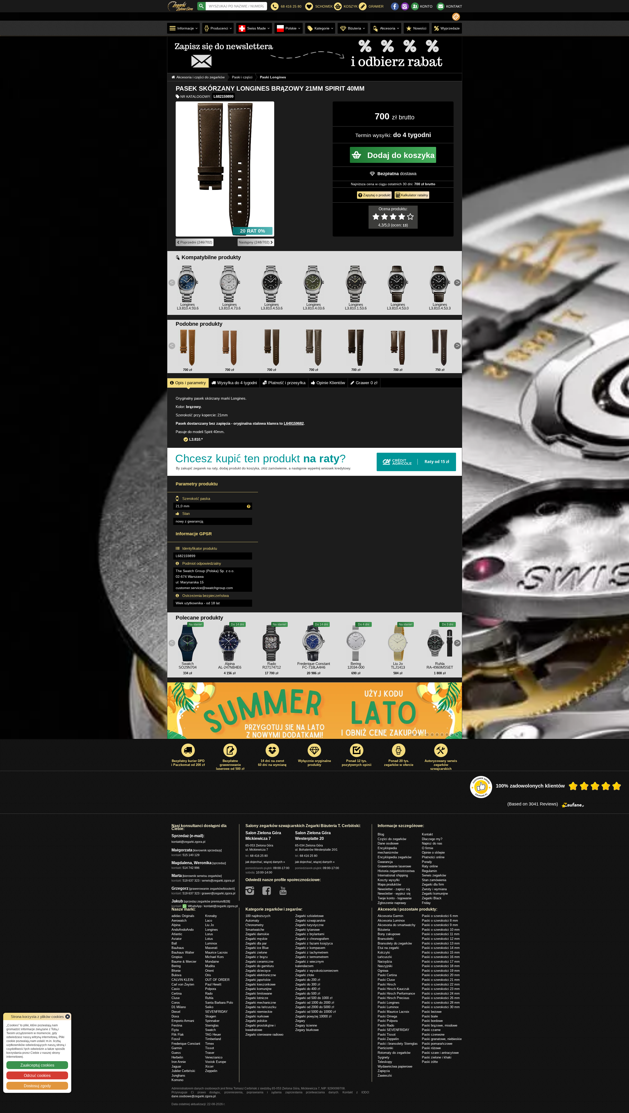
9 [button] (452, 734)
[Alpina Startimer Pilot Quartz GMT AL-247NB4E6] (230, 642)
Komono (177, 1080)
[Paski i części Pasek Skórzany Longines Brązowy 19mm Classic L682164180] (272, 347)
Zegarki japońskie (258, 980)
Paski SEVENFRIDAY (393, 1030)
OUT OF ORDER (217, 980)
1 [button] (412, 734)
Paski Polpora (388, 1021)
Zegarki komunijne (435, 893)
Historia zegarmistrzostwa (396, 871)
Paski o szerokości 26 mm (441, 998)
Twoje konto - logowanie (395, 898)
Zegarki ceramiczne (259, 961)
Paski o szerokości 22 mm (441, 984)
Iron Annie (179, 1062)
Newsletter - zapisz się (394, 889)
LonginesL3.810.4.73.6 (230, 306)
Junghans (178, 1075)
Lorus (209, 934)
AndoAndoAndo (183, 929)
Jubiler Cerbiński (183, 1071)
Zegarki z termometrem (312, 957)
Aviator (177, 939)
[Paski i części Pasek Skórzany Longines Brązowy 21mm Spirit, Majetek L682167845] (398, 347)
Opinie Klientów (330, 383)
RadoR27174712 (271, 665)
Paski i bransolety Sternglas (398, 1043)
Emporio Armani (183, 1021)
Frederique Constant (186, 1043)
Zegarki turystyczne (309, 925)
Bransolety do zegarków (395, 943)
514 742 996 (191, 868)
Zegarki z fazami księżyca (314, 943)
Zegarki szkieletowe (309, 916)
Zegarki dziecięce (258, 970)
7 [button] (442, 734)
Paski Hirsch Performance (396, 993)
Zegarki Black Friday (432, 900)
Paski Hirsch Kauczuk (393, 989)
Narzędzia (385, 961)
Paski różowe (431, 1048)
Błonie (176, 970)
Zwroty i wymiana (434, 889)
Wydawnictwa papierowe (395, 1066)
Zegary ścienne (306, 1025)
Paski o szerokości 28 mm (441, 1002)
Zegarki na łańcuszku (260, 1007)
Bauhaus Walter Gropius (183, 954)
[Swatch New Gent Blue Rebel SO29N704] (188, 642)
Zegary (300, 1021)
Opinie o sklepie (433, 852)
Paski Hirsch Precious (393, 998)
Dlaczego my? (432, 839)
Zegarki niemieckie (258, 1011)
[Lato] (314, 713)
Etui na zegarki (388, 948)
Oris (208, 975)
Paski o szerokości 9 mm (440, 925)
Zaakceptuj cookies (37, 1065)
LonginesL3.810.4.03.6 (314, 306)
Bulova (176, 975)
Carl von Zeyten (183, 984)
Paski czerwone (433, 1034)
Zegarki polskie (256, 1021)
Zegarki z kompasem (310, 948)
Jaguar (176, 1066)
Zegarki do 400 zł (307, 989)
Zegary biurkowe (307, 1030)
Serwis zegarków (434, 875)
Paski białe (430, 1016)
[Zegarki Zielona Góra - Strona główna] (180, 5)
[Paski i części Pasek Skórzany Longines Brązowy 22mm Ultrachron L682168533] (314, 347)
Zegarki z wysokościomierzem (316, 970)
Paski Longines (389, 1002)
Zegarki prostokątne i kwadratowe (260, 1027)
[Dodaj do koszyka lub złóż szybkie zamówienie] (393, 155)
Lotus (209, 939)
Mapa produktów (389, 884)
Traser (209, 1053)
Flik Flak (178, 1034)
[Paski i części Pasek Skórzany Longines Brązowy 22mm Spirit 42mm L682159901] (356, 347)
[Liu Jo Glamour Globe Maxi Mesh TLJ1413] (398, 642)
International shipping (393, 875)
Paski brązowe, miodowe (439, 1025)
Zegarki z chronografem (312, 939)
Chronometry (254, 925)
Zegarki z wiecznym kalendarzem (309, 963)
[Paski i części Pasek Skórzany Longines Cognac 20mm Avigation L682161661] (230, 347)
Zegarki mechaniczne (260, 1002)
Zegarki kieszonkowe (260, 984)
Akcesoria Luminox (391, 920)
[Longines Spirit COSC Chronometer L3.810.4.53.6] (272, 283)
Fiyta (175, 1030)
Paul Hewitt (213, 984)
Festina (177, 1025)
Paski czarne (431, 1030)
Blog (381, 834)
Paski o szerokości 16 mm (441, 957)
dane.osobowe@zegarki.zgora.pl (194, 1096)
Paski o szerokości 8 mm (440, 920)
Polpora (210, 989)
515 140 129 (191, 855)
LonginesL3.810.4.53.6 (272, 306)
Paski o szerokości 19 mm (441, 970)
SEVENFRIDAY (216, 1011)
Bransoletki (386, 939)
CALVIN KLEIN (182, 980)
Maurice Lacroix (216, 952)
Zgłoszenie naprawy (392, 903)
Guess (176, 1053)
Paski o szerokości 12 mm (441, 939)
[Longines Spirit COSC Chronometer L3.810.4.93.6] (188, 283)
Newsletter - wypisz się (394, 893)
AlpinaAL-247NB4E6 (229, 665)
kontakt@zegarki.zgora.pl (188, 842)
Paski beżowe (432, 1011)
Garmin (177, 1048)
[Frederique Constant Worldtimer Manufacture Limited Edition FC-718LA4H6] (314, 642)
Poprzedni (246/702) (195, 242)
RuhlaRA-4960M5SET (440, 665)
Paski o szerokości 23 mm (441, 989)
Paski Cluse (386, 980)
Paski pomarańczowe (437, 1043)
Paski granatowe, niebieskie (442, 1039)
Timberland (213, 1039)
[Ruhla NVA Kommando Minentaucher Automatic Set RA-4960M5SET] (440, 642)
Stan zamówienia (434, 880)
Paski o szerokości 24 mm (441, 993)
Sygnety (383, 1057)
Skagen (210, 1016)
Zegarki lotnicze (256, 998)
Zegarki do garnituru (259, 966)
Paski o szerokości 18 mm (441, 966)
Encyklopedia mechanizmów (388, 850)
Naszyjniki (385, 966)
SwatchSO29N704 (188, 665)
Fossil (176, 1039)
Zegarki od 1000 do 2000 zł (314, 1002)
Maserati (211, 948)
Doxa (175, 1016)
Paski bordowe (432, 1021)
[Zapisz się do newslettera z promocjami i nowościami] (456, 17)
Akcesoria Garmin (390, 916)
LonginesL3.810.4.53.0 (398, 306)
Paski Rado (386, 1025)
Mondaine (212, 961)
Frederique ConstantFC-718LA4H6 (313, 665)
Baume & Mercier (184, 961)
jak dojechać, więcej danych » (265, 862)
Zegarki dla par (256, 943)
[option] (314, 54)
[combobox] (236, 6)
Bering (176, 966)
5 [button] (432, 734)
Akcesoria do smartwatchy (396, 925)
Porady (427, 862)
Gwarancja (385, 862)
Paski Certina (387, 975)
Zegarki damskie (257, 934)
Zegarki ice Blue (257, 948)
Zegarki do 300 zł (307, 984)
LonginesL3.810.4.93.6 (188, 306)
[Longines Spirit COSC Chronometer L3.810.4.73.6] (230, 283)
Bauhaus (178, 948)
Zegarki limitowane (258, 993)
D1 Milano (179, 1007)
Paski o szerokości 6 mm (440, 916)
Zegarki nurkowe (257, 1016)
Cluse (176, 998)
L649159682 (294, 423)
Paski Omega (387, 1016)
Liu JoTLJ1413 (398, 665)
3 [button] (422, 734)
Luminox (211, 943)
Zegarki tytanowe (307, 929)
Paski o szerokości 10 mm (441, 929)
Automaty (252, 920)
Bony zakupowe (389, 934)
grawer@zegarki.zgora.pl (218, 893)
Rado (209, 993)
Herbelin (177, 1057)
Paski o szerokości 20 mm (441, 975)
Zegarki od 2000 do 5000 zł (314, 1007)
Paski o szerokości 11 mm (440, 934)
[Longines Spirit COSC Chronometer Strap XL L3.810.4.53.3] (440, 283)
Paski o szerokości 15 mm (441, 952)
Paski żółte (430, 1062)
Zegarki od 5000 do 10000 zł (315, 1011)
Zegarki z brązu (256, 957)
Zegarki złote (304, 975)
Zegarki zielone (256, 952)
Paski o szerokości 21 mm (441, 980)
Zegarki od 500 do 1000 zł (313, 998)
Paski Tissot (387, 1034)
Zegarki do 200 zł (307, 980)
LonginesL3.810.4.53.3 (440, 306)
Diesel (176, 1011)
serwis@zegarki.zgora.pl (218, 880)
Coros (176, 1002)
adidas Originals (183, 916)
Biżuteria (384, 929)
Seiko (209, 1007)
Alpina (176, 925)
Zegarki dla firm (433, 884)
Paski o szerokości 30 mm (441, 1007)
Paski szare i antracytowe (440, 1053)
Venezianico (213, 1057)
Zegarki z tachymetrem (311, 952)
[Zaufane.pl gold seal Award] (481, 787)
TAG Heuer (213, 1034)
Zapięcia (384, 1071)
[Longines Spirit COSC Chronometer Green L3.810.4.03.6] (314, 283)
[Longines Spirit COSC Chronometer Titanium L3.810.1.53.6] (356, 283)
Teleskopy (385, 1062)
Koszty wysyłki (389, 880)
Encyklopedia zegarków (394, 857)
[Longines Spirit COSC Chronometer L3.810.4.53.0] (398, 283)
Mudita (210, 966)
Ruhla (209, 998)
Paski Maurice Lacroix (393, 1011)
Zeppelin (211, 1071)
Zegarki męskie (256, 939)
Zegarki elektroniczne (260, 975)
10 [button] (456, 734)
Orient (209, 970)
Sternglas (212, 1025)
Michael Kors (214, 957)
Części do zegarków (392, 839)
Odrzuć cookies (37, 1075)
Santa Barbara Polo (219, 1002)
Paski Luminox (388, 1007)
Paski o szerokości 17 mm (441, 961)
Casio (176, 989)
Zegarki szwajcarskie (310, 920)
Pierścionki (385, 1048)
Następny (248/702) (255, 242)
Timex (209, 1043)
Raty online (430, 866)
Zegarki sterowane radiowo (264, 1034)
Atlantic (177, 934)
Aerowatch (179, 920)
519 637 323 (191, 880)
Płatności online (433, 857)
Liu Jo (209, 925)
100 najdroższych (257, 916)
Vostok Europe (215, 1062)
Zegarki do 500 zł (307, 993)
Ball (174, 943)
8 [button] (447, 734)
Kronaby (211, 916)
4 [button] (427, 734)
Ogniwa (383, 970)
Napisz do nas (432, 843)
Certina (177, 993)
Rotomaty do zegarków (394, 1053)
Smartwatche (254, 929)
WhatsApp (194, 906)
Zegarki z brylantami (309, 934)
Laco (208, 920)
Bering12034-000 (355, 665)
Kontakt (427, 834)
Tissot (209, 1048)
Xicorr (209, 1066)
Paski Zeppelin (388, 1039)
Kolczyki (384, 952)
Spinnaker (212, 1021)
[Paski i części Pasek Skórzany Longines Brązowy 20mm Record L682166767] (188, 347)
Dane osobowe (388, 843)
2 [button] (417, 734)
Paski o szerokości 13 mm (441, 943)
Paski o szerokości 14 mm (441, 948)
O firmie (427, 848)
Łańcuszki (385, 957)
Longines (211, 929)
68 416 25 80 (259, 856)
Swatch (210, 1030)
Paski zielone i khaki (436, 1057)
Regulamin (429, 871)
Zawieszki (385, 1075)
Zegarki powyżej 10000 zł (313, 1016)
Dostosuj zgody (37, 1085)
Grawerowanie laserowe (394, 866)
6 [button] (437, 734)
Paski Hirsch (387, 984)
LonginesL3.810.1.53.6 (356, 306)
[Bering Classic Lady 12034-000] (356, 642)
